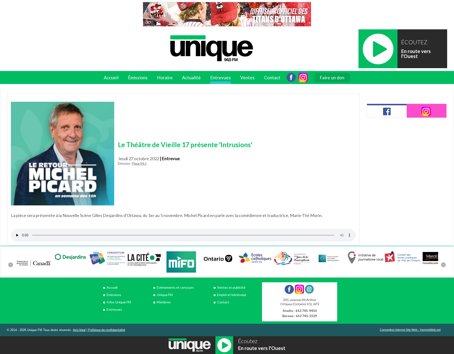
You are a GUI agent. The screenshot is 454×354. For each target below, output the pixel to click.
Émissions (114, 295)
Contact (272, 77)
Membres (164, 302)
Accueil (111, 77)
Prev (10, 264)
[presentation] (387, 111)
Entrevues (220, 77)
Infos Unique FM (119, 302)
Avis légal (79, 330)
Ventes (247, 77)
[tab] (387, 111)
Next (443, 264)
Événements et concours (175, 287)
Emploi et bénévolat (231, 295)
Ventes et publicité (231, 287)
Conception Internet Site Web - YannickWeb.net (410, 329)
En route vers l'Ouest (416, 53)
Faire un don (332, 77)
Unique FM (165, 295)
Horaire (165, 77)
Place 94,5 (139, 163)
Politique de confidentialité (106, 330)
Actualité (191, 77)
